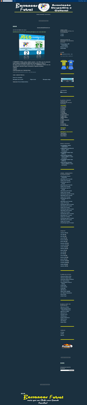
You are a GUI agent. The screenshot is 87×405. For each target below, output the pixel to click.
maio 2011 (62, 234)
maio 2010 (62, 252)
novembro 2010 (63, 245)
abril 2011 (62, 236)
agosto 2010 (63, 250)
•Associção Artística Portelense (67, 279)
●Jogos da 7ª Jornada (65, 216)
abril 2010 (62, 253)
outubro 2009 (63, 264)
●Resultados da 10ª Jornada (66, 201)
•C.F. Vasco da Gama (64, 280)
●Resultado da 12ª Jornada (66, 190)
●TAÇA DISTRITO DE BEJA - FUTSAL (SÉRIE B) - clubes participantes (66, 164)
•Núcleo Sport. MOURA (65, 291)
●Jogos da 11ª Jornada (65, 197)
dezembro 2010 (63, 243)
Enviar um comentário (17, 77)
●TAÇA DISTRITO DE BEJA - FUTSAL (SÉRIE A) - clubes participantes (66, 157)
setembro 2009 (63, 266)
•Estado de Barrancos (65, 317)
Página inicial (33, 79)
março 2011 (62, 238)
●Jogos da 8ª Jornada (65, 212)
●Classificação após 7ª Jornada (67, 213)
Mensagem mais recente (18, 79)
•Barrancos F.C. (63, 313)
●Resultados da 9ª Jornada (66, 205)
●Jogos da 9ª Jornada (65, 207)
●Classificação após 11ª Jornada (67, 193)
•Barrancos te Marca (64, 307)
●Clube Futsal (63, 296)
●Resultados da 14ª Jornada (66, 179)
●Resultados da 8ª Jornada (66, 210)
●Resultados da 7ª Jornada (66, 215)
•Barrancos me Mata (64, 311)
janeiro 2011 (63, 241)
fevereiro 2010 (63, 257)
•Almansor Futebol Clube (65, 277)
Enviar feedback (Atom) (23, 81)
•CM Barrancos (63, 316)
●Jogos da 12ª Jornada (65, 192)
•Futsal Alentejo (63, 286)
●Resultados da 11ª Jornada (66, 195)
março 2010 (62, 255)
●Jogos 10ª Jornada (64, 202)
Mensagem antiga (46, 79)
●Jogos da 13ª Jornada (65, 186)
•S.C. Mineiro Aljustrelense (66, 292)
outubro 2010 (63, 246)
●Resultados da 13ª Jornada (66, 184)
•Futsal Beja (63, 288)
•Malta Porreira (63, 319)
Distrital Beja (63, 48)
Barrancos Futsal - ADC (67, 54)
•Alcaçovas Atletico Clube (65, 276)
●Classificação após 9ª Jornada (67, 204)
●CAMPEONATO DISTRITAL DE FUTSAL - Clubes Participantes (67, 150)
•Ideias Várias (63, 322)
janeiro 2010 (63, 259)
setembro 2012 (63, 232)
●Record (62, 335)
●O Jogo (62, 332)
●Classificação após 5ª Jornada (67, 222)
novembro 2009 (63, 262)
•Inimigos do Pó (63, 314)
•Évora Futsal (63, 294)
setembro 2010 (63, 248)
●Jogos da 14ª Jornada (65, 180)
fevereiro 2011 (63, 239)
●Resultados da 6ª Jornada (66, 219)
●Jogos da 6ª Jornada (65, 221)
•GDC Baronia (63, 289)
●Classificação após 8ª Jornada (67, 209)
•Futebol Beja (63, 285)
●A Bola (62, 333)
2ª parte (62, 35)
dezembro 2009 (63, 260)
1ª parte (62, 34)
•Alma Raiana (63, 320)
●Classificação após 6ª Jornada (67, 218)
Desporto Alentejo (64, 46)
